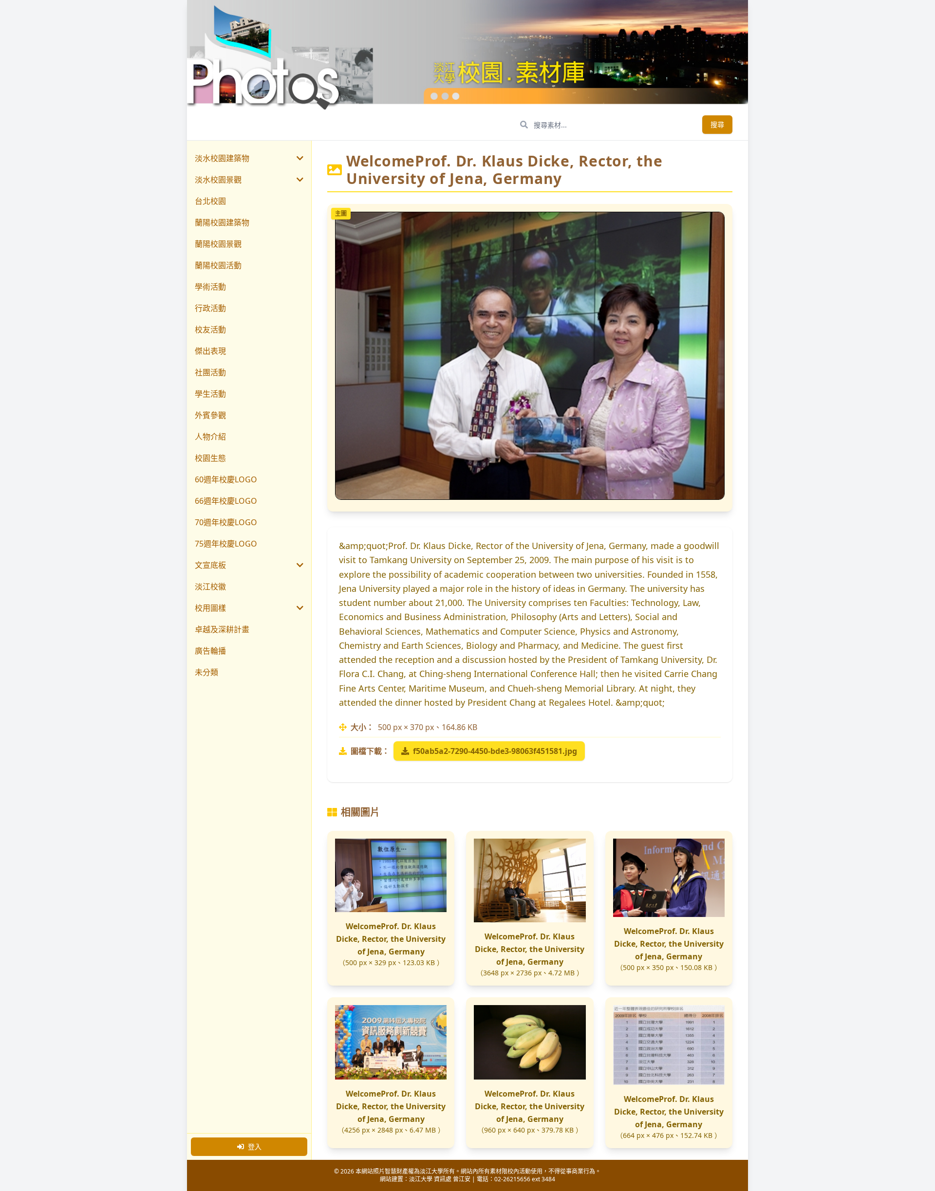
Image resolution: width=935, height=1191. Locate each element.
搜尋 (717, 124)
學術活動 (210, 286)
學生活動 (210, 393)
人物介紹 (210, 436)
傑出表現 (210, 351)
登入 (255, 1146)
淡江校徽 (210, 586)
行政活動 (210, 308)
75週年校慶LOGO (226, 543)
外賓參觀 (210, 415)
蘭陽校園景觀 (218, 243)
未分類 (206, 672)
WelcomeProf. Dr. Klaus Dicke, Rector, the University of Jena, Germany (391, 939)
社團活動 (210, 372)
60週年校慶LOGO (226, 479)
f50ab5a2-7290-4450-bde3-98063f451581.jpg (495, 751)
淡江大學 (420, 1179)
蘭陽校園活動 (218, 265)
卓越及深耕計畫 (222, 629)
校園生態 (210, 458)
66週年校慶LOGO (226, 500)
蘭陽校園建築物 (222, 222)
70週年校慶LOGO (226, 522)
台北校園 (210, 201)
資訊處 (442, 1179)
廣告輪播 (210, 650)
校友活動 (210, 329)
